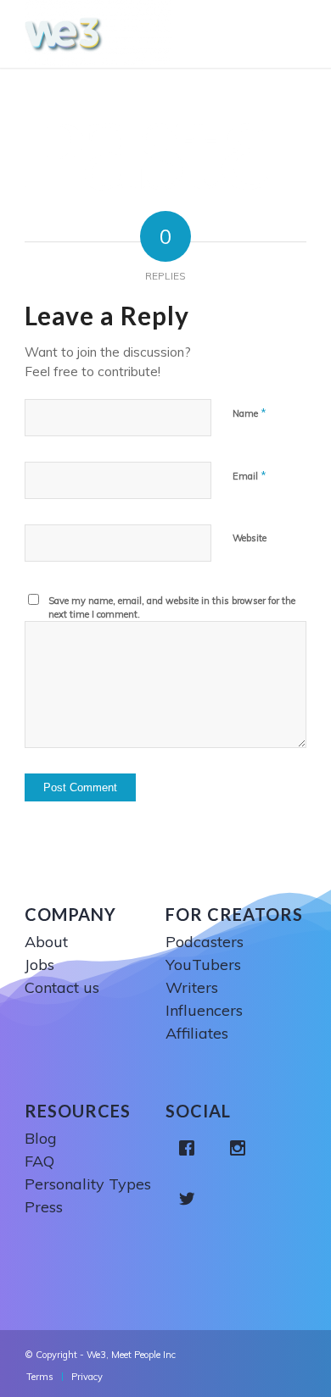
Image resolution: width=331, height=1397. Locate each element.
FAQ (39, 1161)
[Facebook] (191, 1148)
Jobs (39, 964)
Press (44, 1207)
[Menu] (297, 34)
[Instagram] (241, 1148)
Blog (41, 1138)
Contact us (62, 987)
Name (249, 412)
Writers (192, 987)
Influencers (204, 1010)
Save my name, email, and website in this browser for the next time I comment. (171, 608)
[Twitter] (191, 1199)
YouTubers (203, 964)
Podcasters (205, 941)
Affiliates (197, 1033)
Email (249, 475)
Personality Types (88, 1184)
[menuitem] (40, 1376)
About (46, 941)
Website (249, 538)
